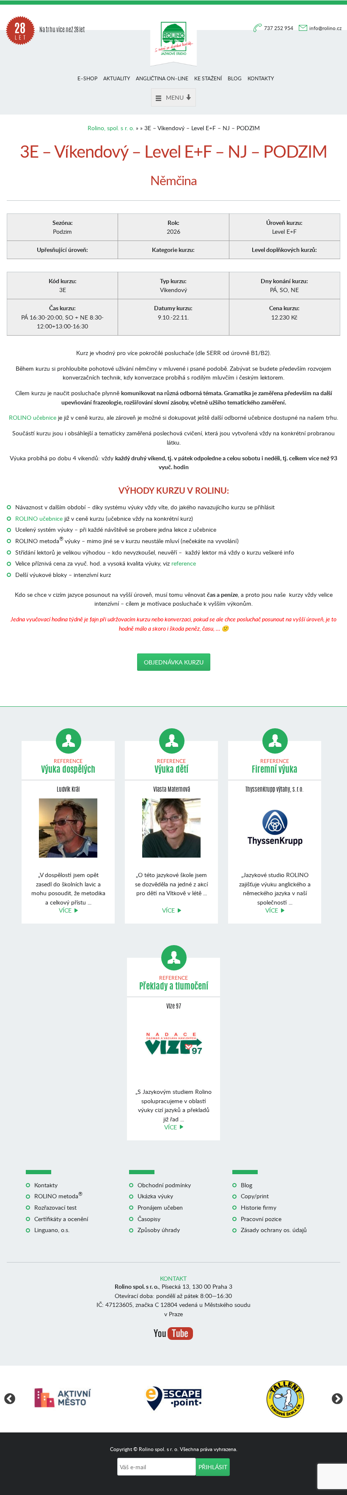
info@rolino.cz (325, 28)
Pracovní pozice (261, 1219)
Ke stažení (208, 78)
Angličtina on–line (162, 78)
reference (183, 563)
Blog (235, 78)
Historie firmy (258, 1207)
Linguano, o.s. (51, 1230)
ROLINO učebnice (32, 417)
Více (65, 910)
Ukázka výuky (155, 1196)
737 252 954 (279, 28)
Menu (174, 97)
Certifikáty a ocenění (61, 1219)
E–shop (87, 78)
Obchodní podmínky (164, 1185)
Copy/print (255, 1196)
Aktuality (116, 78)
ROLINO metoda (58, 1196)
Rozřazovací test (55, 1207)
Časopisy (149, 1219)
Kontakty (261, 78)
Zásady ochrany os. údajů (274, 1230)
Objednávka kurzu (174, 662)
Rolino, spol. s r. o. (111, 128)
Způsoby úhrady (159, 1230)
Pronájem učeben (160, 1207)
